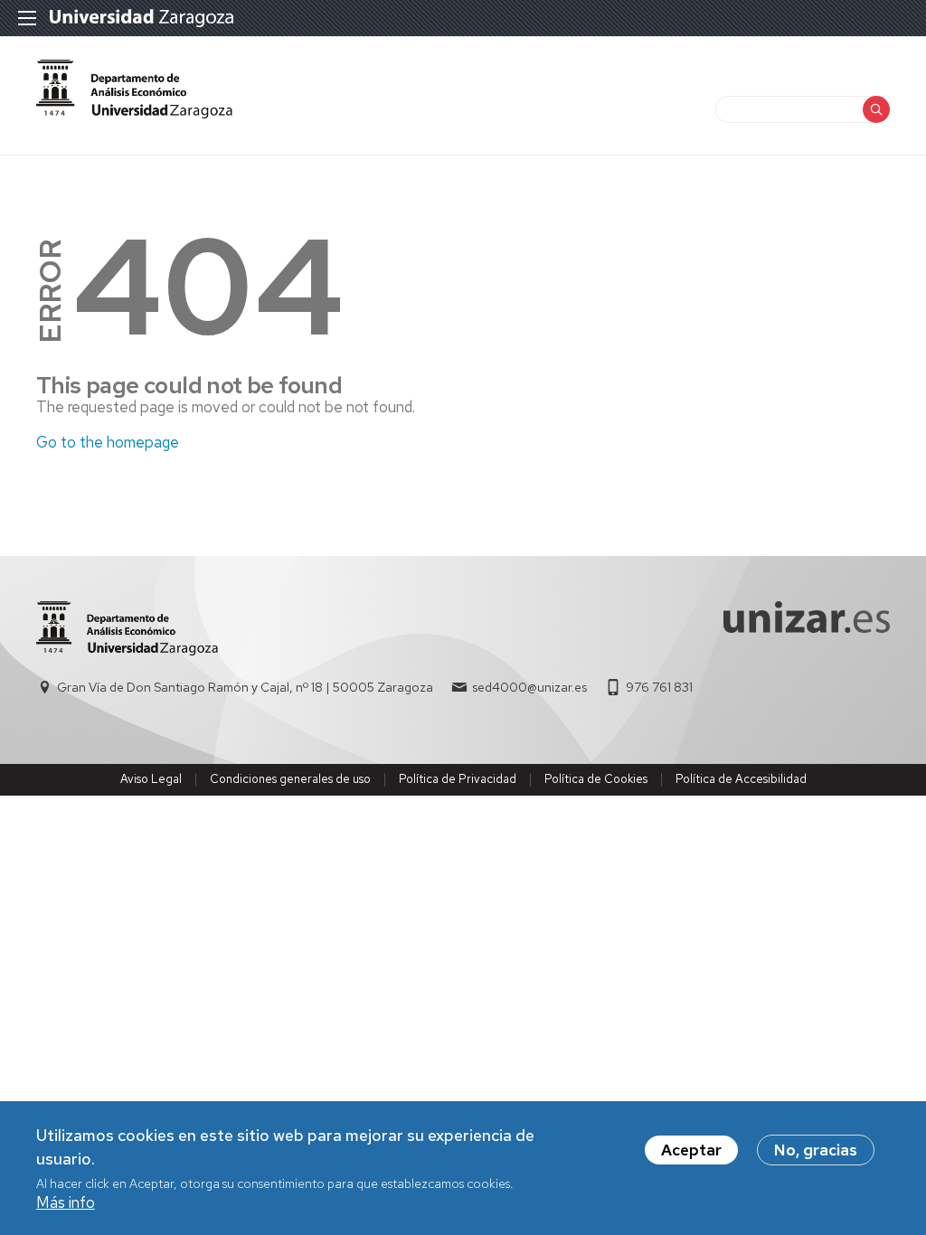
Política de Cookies (595, 779)
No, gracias (815, 1150)
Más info (65, 1202)
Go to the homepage (107, 442)
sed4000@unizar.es (529, 687)
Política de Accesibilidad (741, 779)
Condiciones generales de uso (290, 779)
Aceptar (691, 1150)
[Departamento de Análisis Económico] (134, 89)
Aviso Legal (151, 779)
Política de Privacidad (457, 779)
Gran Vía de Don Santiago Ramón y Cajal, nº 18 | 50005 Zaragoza (245, 687)
